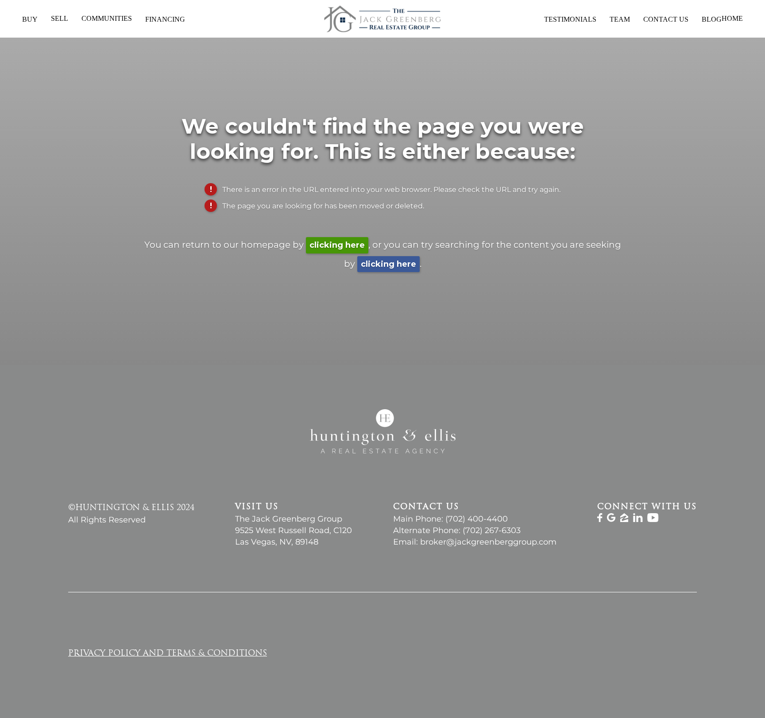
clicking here (337, 245)
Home (732, 18)
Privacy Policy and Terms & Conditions (167, 654)
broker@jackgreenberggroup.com (488, 542)
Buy (30, 19)
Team (620, 19)
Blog (712, 19)
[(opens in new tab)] (600, 519)
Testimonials (570, 19)
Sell (59, 18)
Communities (106, 18)
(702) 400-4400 (476, 519)
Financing (165, 19)
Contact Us (665, 19)
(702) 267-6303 (492, 530)
